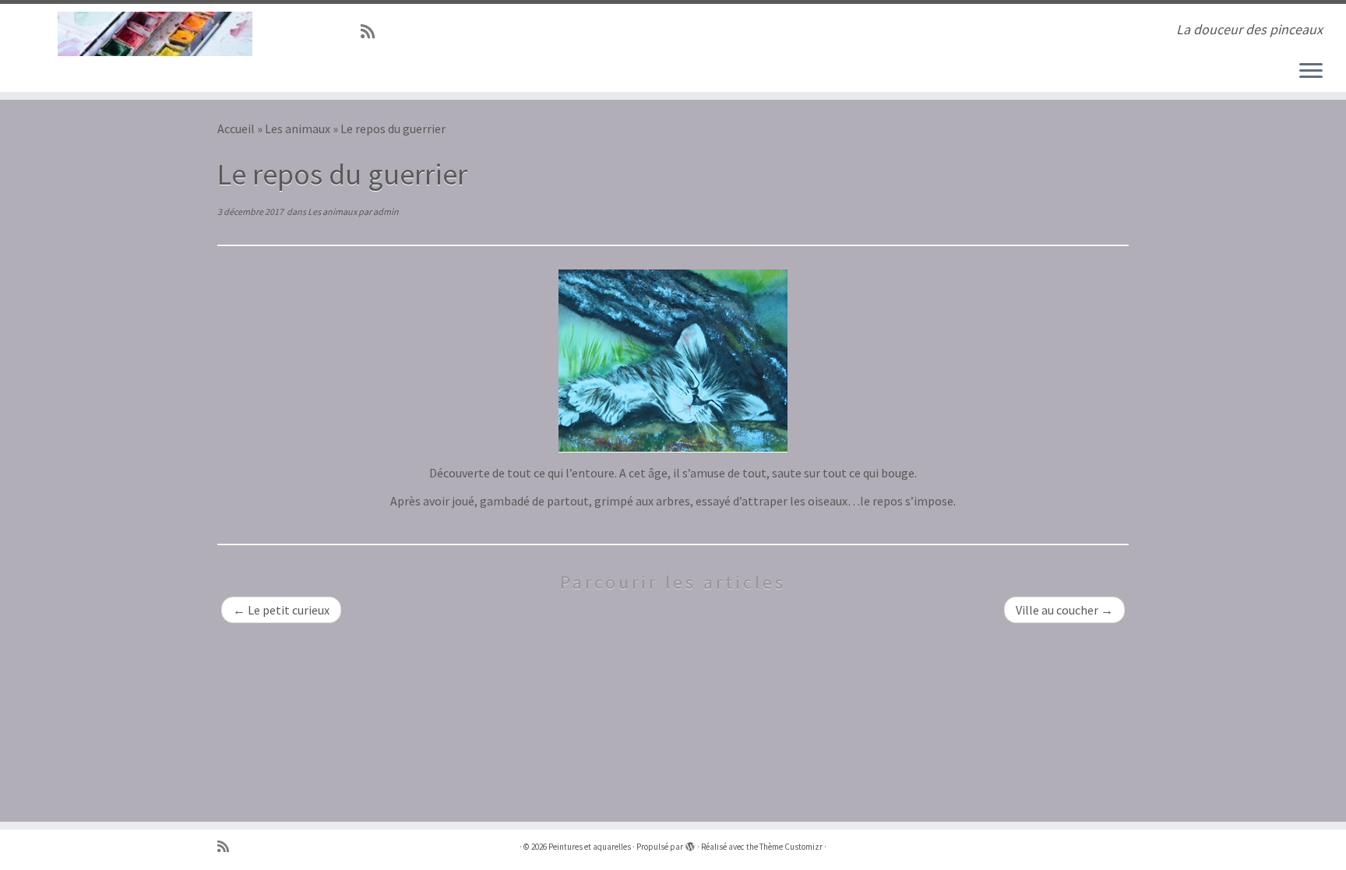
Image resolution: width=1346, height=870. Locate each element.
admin (386, 211)
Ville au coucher (1064, 610)
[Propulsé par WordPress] (690, 843)
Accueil (236, 128)
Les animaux (297, 128)
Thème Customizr (791, 846)
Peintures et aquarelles (589, 846)
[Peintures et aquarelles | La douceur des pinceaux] (155, 34)
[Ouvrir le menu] (1311, 71)
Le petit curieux (281, 610)
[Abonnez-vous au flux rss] (373, 32)
